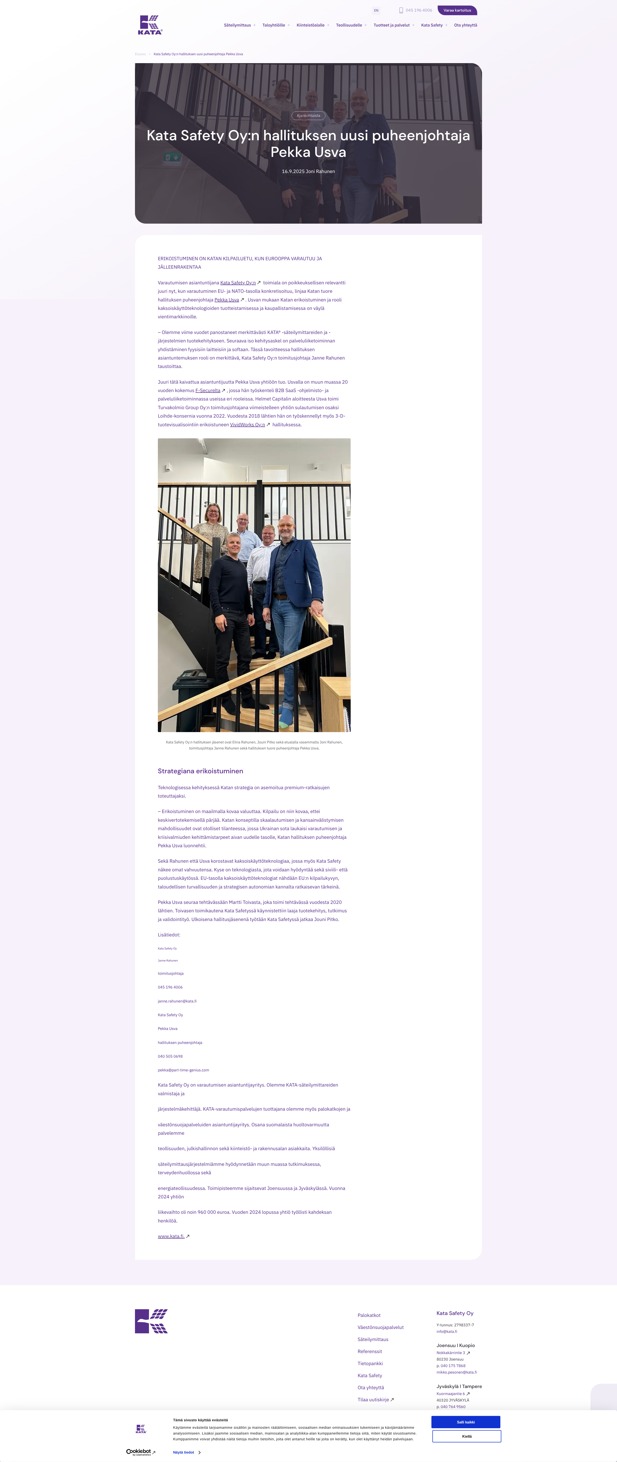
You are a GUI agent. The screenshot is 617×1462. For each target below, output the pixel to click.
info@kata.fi (447, 1331)
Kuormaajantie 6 (451, 1393)
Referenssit (370, 1351)
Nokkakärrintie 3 (451, 1352)
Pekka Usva (227, 299)
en (376, 10)
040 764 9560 (453, 1406)
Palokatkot (369, 1315)
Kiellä (467, 1436)
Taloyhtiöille (273, 25)
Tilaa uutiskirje (373, 1399)
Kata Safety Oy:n (238, 282)
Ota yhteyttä (465, 25)
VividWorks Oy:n (247, 424)
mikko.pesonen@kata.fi (457, 1372)
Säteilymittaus (237, 25)
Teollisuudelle (349, 25)
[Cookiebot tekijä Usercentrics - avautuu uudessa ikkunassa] (141, 1452)
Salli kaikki (466, 1422)
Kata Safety (432, 25)
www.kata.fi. (171, 1236)
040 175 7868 (453, 1365)
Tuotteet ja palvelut (391, 25)
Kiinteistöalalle (311, 25)
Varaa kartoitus (457, 10)
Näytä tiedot (183, 1452)
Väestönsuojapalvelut (381, 1327)
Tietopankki (370, 1363)
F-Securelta (207, 390)
